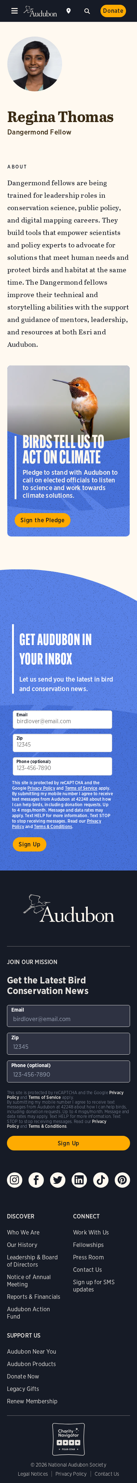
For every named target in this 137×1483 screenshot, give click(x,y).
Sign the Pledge (42, 520)
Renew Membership (32, 1401)
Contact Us (87, 1269)
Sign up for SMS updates (94, 1286)
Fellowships (88, 1244)
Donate (113, 10)
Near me (69, 11)
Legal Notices (33, 1474)
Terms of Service (81, 788)
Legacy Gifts (23, 1388)
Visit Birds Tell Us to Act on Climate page (68, 450)
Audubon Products (31, 1364)
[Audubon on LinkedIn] (79, 1180)
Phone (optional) (33, 761)
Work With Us (91, 1232)
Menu (14, 11)
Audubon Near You (32, 1351)
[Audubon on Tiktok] (101, 1180)
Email (21, 714)
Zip (19, 738)
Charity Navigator (68, 1435)
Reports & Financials (34, 1296)
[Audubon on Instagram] (14, 1180)
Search (87, 10)
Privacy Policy (41, 788)
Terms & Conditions (53, 826)
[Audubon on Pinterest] (122, 1180)
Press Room (88, 1257)
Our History (22, 1244)
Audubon (40, 11)
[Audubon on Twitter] (57, 1180)
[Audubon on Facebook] (36, 1180)
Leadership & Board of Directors (32, 1261)
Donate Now (23, 1376)
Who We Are (23, 1232)
